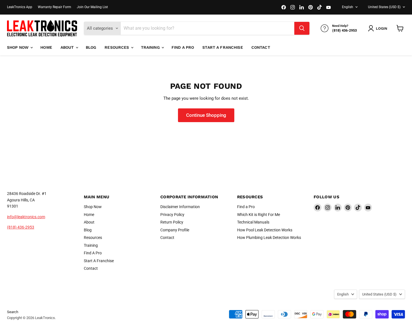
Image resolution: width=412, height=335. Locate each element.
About (68, 47)
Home (46, 47)
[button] (379, 28)
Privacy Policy (172, 214)
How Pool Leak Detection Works (264, 230)
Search (12, 312)
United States (384, 7)
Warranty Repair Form (54, 7)
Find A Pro (183, 47)
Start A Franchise (222, 47)
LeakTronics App (19, 7)
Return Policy (171, 222)
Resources (117, 47)
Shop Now (18, 47)
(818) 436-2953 (20, 227)
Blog (91, 47)
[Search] (301, 28)
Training (151, 47)
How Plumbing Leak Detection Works (269, 237)
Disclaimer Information (180, 206)
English (347, 7)
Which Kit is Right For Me (258, 214)
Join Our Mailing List (92, 7)
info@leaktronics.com (26, 217)
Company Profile (174, 230)
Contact (260, 47)
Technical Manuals (253, 222)
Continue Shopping (206, 115)
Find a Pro (246, 206)
